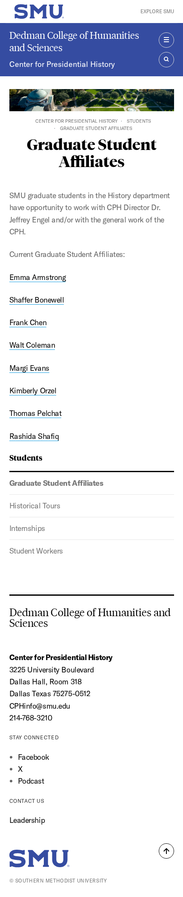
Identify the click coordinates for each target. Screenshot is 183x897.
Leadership (27, 820)
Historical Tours (34, 506)
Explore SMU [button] (157, 11)
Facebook (33, 757)
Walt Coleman (32, 345)
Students (139, 121)
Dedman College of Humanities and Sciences (74, 41)
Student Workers (36, 551)
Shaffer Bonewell (36, 300)
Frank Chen (28, 322)
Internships (27, 528)
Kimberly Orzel (33, 390)
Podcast (31, 781)
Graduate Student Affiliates (56, 483)
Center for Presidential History (62, 64)
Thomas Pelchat (35, 413)
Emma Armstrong (37, 277)
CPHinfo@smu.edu (39, 706)
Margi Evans (29, 368)
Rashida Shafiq (34, 436)
